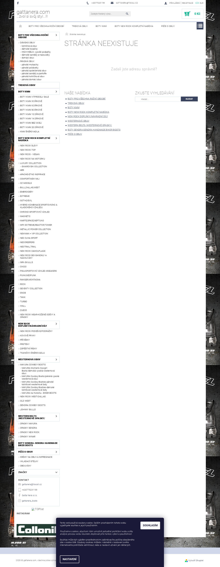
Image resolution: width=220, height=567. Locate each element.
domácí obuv (28, 57)
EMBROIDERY (26, 192)
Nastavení (70, 559)
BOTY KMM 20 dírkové (31, 127)
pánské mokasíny (30, 64)
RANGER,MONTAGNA (30, 279)
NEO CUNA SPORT (29, 238)
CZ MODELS (26, 183)
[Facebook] (18, 3)
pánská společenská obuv (34, 70)
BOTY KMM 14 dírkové (31, 118)
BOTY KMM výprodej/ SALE (34, 97)
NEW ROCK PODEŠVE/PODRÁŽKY (36, 331)
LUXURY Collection (30, 163)
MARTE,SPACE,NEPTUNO (32, 220)
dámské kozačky (30, 49)
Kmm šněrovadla (29, 131)
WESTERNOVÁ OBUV (29, 359)
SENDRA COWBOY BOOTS (32, 405)
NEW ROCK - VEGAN (29, 154)
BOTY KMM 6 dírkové (31, 105)
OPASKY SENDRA (28, 428)
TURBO (23, 301)
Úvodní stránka (21, 26)
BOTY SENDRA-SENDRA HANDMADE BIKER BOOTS (38, 444)
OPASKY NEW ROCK (29, 432)
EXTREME (24, 196)
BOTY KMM (101, 26)
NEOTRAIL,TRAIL (28, 246)
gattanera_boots (30, 501)
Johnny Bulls (28, 409)
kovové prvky (28, 335)
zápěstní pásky (28, 348)
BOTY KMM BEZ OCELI (31, 123)
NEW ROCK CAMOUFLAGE (32, 251)
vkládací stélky (29, 461)
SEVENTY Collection (31, 288)
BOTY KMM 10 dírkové (31, 114)
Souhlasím (150, 525)
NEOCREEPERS (27, 242)
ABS (22, 170)
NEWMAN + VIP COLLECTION (34, 233)
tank (22, 297)
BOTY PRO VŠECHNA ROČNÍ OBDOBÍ (46, 26)
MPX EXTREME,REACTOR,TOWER (36, 225)
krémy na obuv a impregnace (36, 457)
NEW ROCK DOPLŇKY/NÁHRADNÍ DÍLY (32, 324)
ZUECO (23, 310)
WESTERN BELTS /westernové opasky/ (31, 417)
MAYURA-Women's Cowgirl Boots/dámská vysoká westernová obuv (38, 371)
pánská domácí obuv (32, 79)
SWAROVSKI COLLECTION (34, 166)
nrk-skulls (26, 262)
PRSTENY (24, 344)
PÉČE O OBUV (168, 26)
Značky (22, 472)
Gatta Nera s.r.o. (29, 495)
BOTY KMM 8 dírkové (31, 110)
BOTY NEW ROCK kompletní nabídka (134, 26)
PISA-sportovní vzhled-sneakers (38, 271)
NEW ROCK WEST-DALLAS (33, 396)
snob (23, 293)
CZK (197, 3)
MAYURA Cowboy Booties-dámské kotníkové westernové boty (38, 388)
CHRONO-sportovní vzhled (35, 212)
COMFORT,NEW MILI (29, 179)
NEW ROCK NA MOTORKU (32, 159)
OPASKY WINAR (27, 436)
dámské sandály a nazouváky (36, 55)
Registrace (187, 3)
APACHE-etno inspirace (32, 174)
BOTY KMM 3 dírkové (31, 101)
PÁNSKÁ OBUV (27, 61)
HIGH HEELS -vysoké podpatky (36, 52)
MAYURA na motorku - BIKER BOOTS (39, 393)
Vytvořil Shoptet (195, 560)
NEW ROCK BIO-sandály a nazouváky (33, 256)
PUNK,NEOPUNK (28, 275)
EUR (201, 3)
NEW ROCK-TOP (28, 150)
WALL (23, 306)
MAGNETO (25, 216)
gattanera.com (33, 13)
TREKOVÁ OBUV (80, 26)
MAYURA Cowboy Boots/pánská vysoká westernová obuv (40, 377)
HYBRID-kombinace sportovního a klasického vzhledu (38, 206)
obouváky (25, 465)
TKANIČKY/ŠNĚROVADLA (32, 353)
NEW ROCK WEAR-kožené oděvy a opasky (37, 315)
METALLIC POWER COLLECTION (35, 229)
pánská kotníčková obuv (33, 76)
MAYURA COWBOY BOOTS (33, 364)
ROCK (23, 284)
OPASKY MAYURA (28, 423)
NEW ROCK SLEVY (29, 145)
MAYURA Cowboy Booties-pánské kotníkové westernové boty (38, 383)
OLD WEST (25, 401)
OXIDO (23, 266)
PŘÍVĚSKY (25, 340)
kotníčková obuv (29, 46)
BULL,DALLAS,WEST (30, 187)
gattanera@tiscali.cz (32, 484)
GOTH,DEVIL (26, 200)
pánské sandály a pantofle (34, 73)
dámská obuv (27, 42)
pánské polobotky (30, 67)
